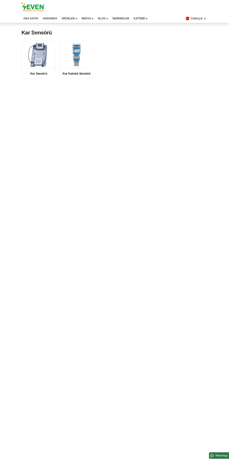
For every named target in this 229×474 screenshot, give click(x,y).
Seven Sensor (32, 7)
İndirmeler (121, 18)
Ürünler (68, 18)
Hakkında (50, 18)
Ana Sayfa (30, 18)
